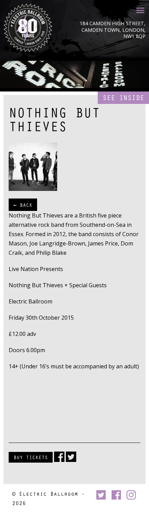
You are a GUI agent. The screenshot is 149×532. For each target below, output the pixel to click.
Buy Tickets (31, 457)
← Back (23, 204)
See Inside (123, 97)
